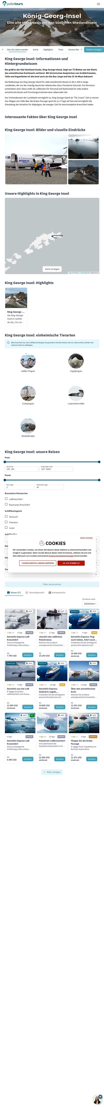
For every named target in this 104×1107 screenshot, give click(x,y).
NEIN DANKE (86, 538)
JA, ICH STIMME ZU (71, 563)
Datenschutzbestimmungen (61, 556)
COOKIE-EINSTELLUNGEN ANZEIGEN (38, 563)
